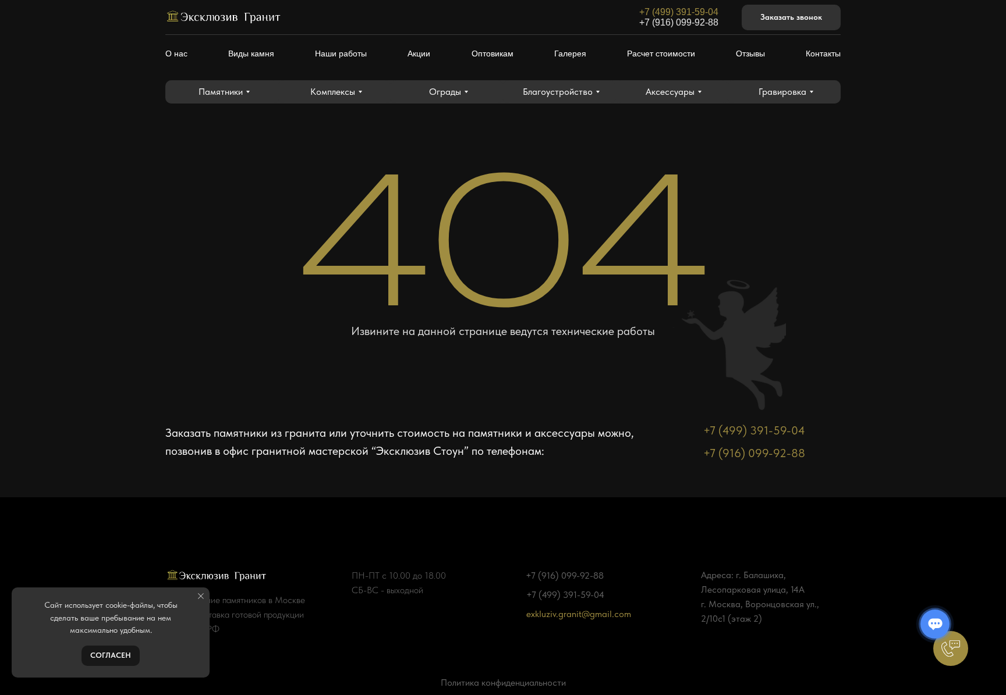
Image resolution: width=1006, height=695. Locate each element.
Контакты (823, 53)
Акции (419, 53)
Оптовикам (492, 53)
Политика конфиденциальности (503, 682)
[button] (791, 18)
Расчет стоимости (661, 53)
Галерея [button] (570, 53)
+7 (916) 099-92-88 (678, 22)
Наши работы (341, 53)
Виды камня (251, 53)
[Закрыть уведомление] (201, 596)
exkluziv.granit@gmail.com (578, 613)
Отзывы (750, 53)
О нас (176, 53)
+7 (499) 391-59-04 (678, 12)
